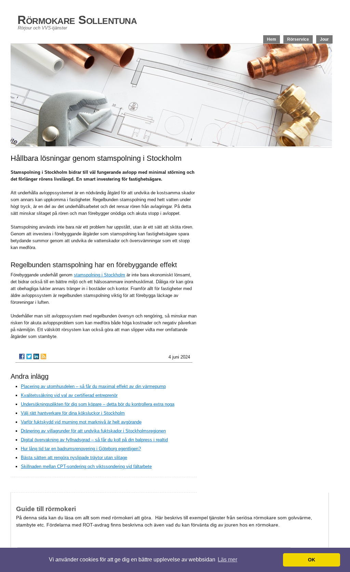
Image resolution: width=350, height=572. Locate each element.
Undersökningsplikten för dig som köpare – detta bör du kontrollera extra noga (97, 404)
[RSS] (43, 356)
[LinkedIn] (36, 356)
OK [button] (311, 559)
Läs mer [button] (227, 559)
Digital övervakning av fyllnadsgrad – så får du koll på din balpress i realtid (94, 439)
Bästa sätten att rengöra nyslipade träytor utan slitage (74, 457)
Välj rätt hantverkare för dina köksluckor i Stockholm (73, 413)
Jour (324, 39)
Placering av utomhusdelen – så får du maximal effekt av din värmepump (93, 386)
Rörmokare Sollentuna (77, 19)
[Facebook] (22, 356)
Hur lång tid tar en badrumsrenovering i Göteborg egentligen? (81, 448)
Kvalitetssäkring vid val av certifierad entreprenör (69, 395)
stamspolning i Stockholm (99, 274)
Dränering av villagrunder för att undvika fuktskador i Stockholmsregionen (93, 430)
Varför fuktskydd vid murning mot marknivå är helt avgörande (81, 422)
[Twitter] (29, 356)
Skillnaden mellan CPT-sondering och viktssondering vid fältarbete (86, 466)
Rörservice (298, 39)
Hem (271, 39)
